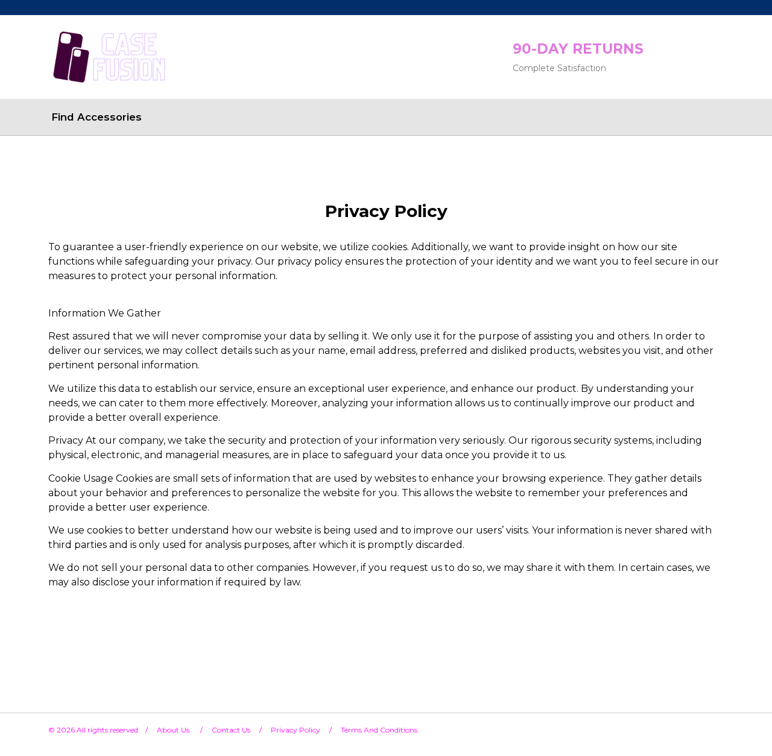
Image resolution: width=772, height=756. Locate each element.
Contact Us (231, 729)
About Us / (184, 729)
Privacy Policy (295, 729)
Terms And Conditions (379, 729)
